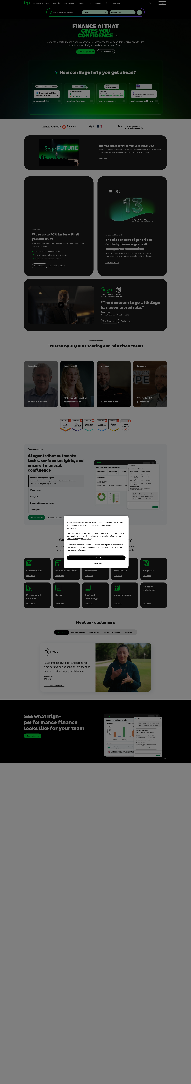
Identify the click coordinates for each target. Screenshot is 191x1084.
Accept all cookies (96, 558)
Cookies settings (95, 563)
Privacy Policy (86, 539)
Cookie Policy (72, 539)
